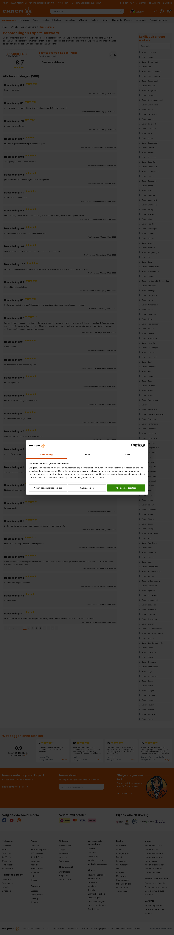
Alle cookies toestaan (126, 488)
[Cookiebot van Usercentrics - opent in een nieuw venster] (133, 446)
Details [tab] (87, 454)
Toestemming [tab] (46, 454)
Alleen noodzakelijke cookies (48, 488)
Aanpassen (85, 488)
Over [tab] (127, 454)
